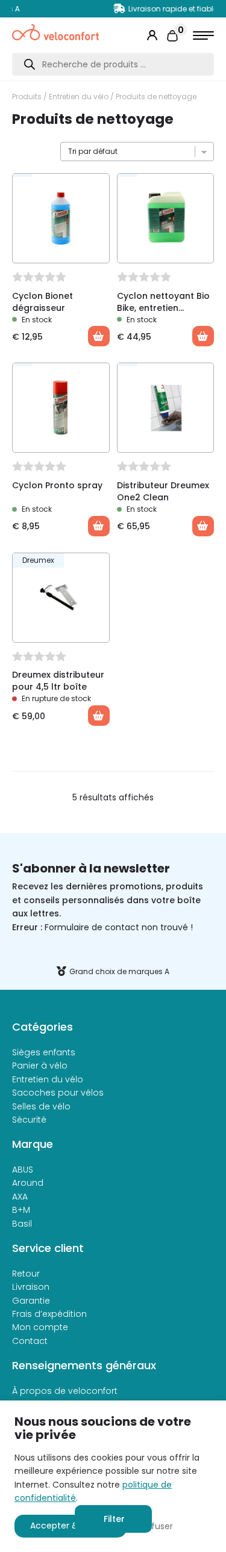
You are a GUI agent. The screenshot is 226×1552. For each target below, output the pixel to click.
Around (27, 1183)
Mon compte (40, 1327)
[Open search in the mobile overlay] (113, 64)
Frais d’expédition (49, 1314)
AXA (20, 1197)
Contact (30, 1341)
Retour (26, 1274)
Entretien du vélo (78, 96)
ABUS (22, 1170)
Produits (27, 96)
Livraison (30, 1287)
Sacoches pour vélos (58, 1093)
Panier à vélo (39, 1066)
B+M (21, 1210)
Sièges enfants (43, 1052)
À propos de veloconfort (65, 1391)
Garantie (31, 1301)
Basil (22, 1224)
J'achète (99, 715)
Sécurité (29, 1120)
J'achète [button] (99, 336)
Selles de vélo (41, 1106)
